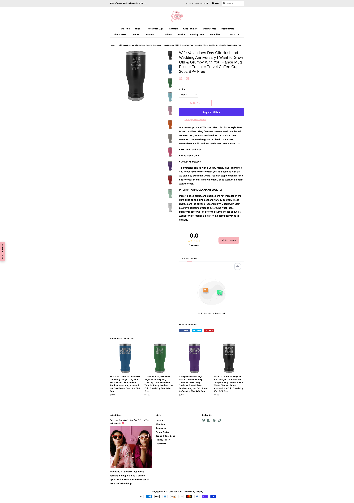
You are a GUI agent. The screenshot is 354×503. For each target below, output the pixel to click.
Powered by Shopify (193, 492)
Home (112, 45)
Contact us (161, 428)
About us (160, 424)
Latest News (116, 415)
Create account (201, 3)
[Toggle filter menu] (237, 266)
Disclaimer (161, 444)
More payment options (195, 119)
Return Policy (162, 432)
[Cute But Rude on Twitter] (203, 421)
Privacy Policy (163, 440)
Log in (188, 3)
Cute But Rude (176, 492)
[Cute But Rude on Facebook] (208, 421)
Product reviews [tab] (189, 258)
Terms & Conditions (165, 436)
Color (182, 89)
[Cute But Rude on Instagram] (219, 421)
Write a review (229, 240)
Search (159, 420)
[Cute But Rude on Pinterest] (214, 421)
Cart (217, 3)
